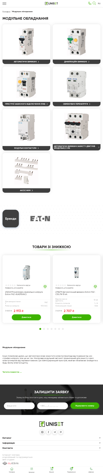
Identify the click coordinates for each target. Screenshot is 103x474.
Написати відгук (23, 285)
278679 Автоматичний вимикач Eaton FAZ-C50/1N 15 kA (75, 293)
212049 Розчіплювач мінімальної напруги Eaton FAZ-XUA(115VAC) (24, 293)
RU (99, 4)
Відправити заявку (84, 405)
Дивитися (26, 317)
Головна (6, 11)
